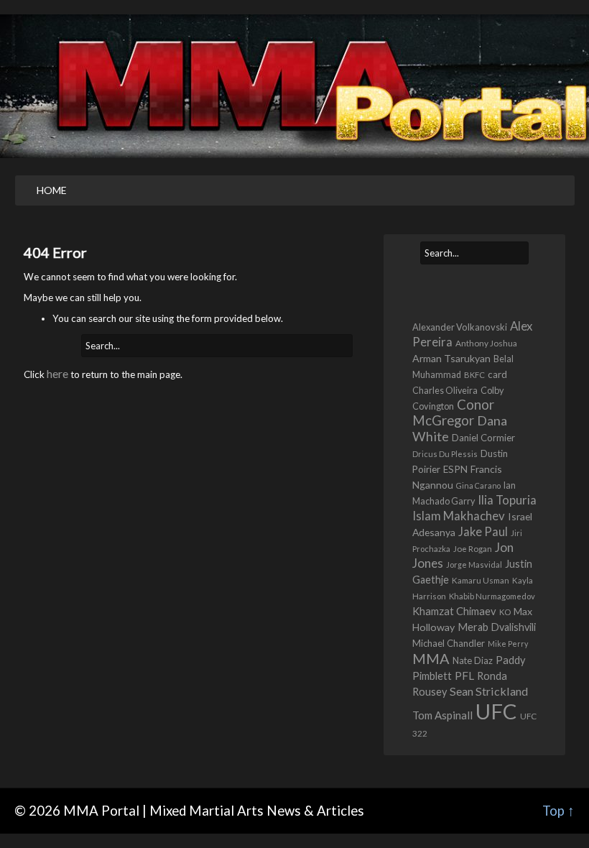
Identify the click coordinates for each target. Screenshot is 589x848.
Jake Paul (483, 532)
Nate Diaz (473, 660)
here (57, 373)
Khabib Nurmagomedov (492, 596)
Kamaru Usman (480, 580)
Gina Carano (478, 485)
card (497, 374)
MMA (431, 658)
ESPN (455, 469)
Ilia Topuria (507, 499)
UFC (496, 711)
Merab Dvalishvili (497, 627)
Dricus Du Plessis (445, 453)
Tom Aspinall (442, 715)
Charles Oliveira (445, 390)
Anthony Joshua (486, 343)
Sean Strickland (489, 691)
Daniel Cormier (483, 437)
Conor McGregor (453, 412)
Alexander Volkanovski (459, 327)
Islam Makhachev (458, 515)
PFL (464, 675)
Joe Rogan (472, 548)
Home (52, 190)
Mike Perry (508, 643)
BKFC (474, 374)
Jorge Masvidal (474, 564)
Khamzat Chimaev (454, 610)
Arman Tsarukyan (451, 358)
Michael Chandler (448, 643)
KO (505, 612)
